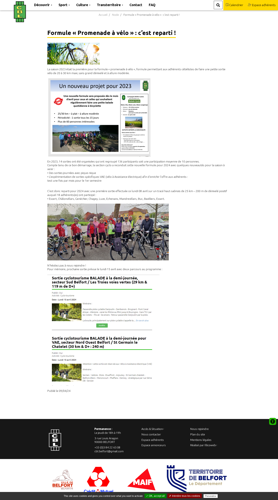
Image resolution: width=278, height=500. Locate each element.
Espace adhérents (263, 5)
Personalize (210, 496)
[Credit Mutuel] (98, 479)
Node (115, 14)
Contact (136, 5)
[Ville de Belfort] (62, 479)
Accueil (103, 14)
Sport (63, 5)
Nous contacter (151, 434)
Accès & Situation (152, 428)
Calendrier (236, 5)
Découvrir (42, 5)
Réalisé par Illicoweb (203, 445)
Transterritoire (109, 5)
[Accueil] (22, 11)
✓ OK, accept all (155, 496)
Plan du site (197, 434)
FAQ (152, 5)
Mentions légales (200, 439)
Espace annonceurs (153, 445)
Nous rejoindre (199, 428)
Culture (82, 5)
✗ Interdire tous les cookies (184, 496)
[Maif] (141, 479)
